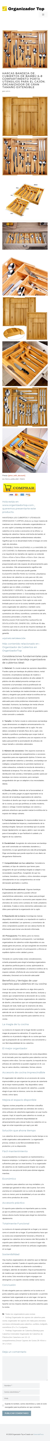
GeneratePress (38, 1434)
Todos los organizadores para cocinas (20, 1314)
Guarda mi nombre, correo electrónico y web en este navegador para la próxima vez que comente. (26, 1405)
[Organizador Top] (23, 8)
